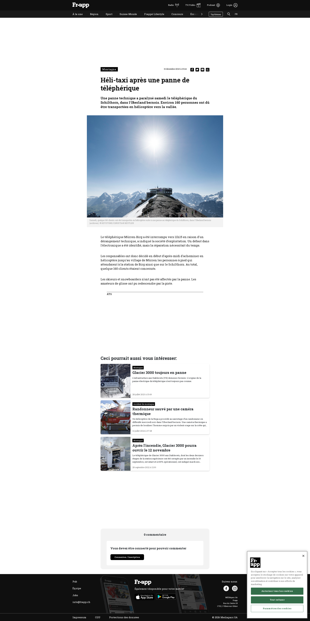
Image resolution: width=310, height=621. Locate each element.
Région (92, 18)
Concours (175, 18)
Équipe (76, 588)
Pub (74, 581)
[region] (277, 584)
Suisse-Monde (125, 18)
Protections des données (124, 617)
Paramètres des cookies (277, 608)
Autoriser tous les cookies (277, 591)
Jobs (75, 595)
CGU (97, 617)
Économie (194, 18)
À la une (75, 18)
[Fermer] (303, 555)
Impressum (79, 617)
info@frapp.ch (81, 602)
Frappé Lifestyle (152, 18)
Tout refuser (277, 599)
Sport (106, 18)
